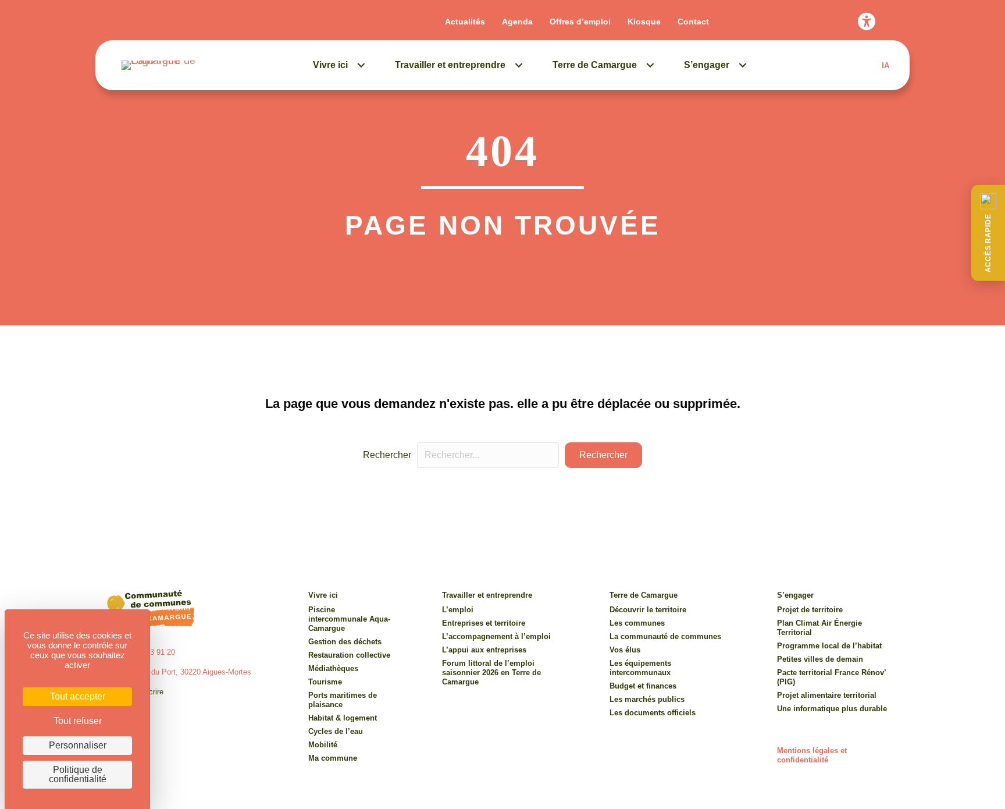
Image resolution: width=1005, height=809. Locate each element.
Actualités (465, 21)
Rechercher (387, 455)
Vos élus (625, 649)
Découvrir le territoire (648, 609)
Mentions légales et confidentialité (812, 755)
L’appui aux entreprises (484, 649)
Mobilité (322, 744)
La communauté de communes (665, 636)
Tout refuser (78, 721)
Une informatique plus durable (832, 708)
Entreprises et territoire (483, 623)
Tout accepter (77, 696)
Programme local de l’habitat (829, 645)
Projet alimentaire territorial (826, 695)
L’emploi (457, 609)
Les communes (637, 623)
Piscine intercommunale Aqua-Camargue (349, 619)
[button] (988, 233)
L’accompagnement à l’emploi (496, 636)
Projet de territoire (810, 609)
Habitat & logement (342, 718)
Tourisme (325, 681)
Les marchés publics (647, 699)
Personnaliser (77, 745)
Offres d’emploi (580, 21)
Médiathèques (333, 668)
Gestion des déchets (345, 641)
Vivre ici (330, 65)
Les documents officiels (653, 712)
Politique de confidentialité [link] (77, 774)
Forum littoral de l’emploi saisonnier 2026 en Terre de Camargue (491, 672)
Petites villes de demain (820, 659)
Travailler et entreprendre (450, 65)
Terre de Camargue (595, 65)
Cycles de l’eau (335, 731)
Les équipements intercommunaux (640, 668)
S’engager (706, 65)
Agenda (517, 21)
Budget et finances (643, 686)
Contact (693, 21)
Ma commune (332, 758)
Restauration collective (349, 655)
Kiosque (644, 21)
